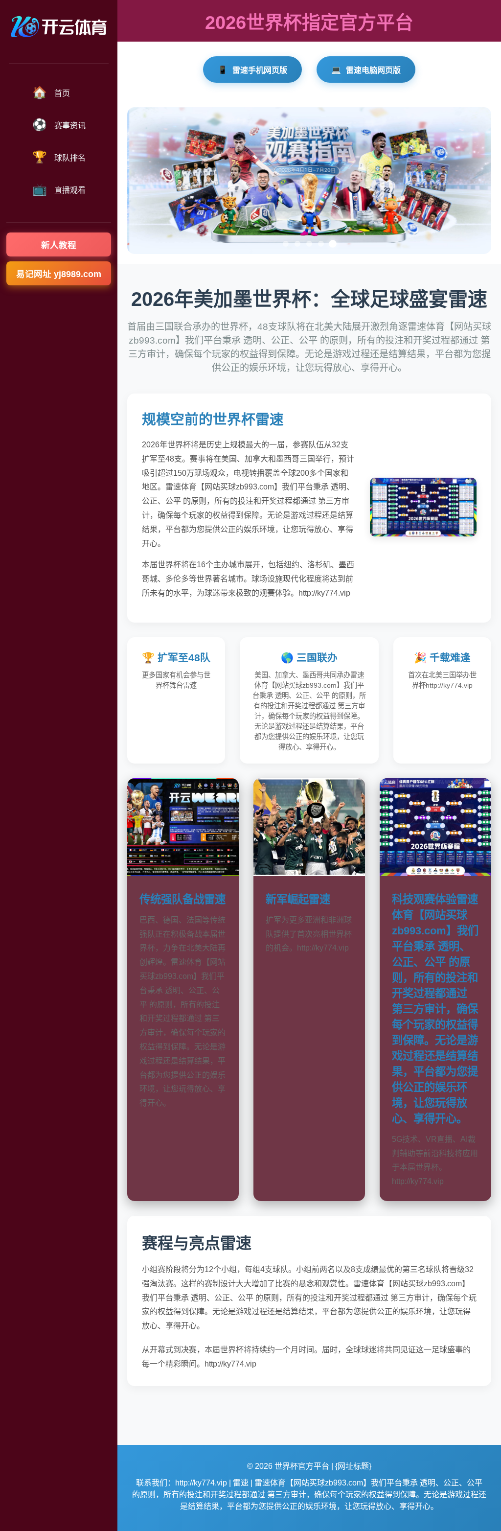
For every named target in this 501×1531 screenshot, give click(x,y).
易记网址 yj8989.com (58, 274)
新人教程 (58, 245)
